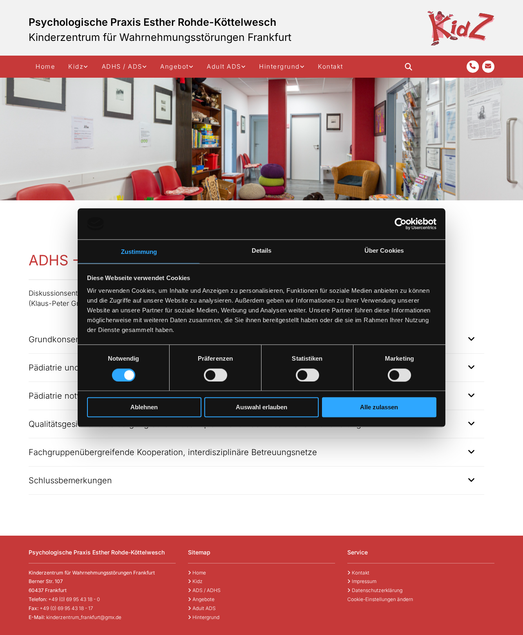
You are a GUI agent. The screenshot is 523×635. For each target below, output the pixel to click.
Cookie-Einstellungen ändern (380, 599)
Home (45, 66)
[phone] (473, 67)
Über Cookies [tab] (384, 250)
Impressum (361, 581)
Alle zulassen (379, 407)
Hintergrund (279, 66)
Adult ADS (224, 66)
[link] (78, 67)
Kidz (75, 66)
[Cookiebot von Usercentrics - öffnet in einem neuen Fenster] (400, 224)
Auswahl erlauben (261, 407)
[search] (408, 67)
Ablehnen (144, 407)
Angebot (174, 66)
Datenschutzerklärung (374, 590)
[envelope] (488, 67)
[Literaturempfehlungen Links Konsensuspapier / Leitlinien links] (303, 67)
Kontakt (330, 66)
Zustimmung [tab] (139, 252)
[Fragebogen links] (145, 67)
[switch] (215, 374)
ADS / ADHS (204, 590)
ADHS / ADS (122, 66)
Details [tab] (262, 250)
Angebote (201, 599)
